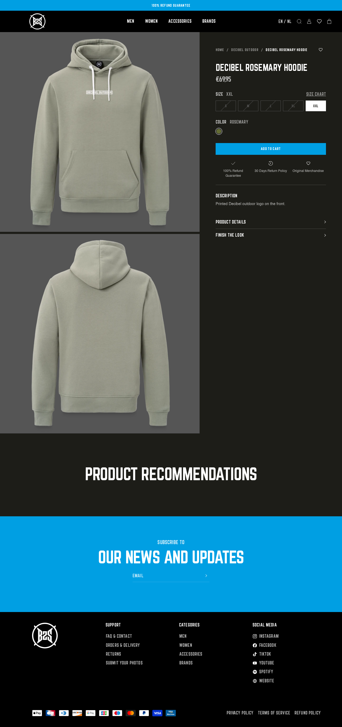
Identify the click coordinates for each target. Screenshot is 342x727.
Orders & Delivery (123, 645)
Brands (209, 21)
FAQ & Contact (119, 636)
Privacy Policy (240, 713)
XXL (315, 105)
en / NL (285, 21)
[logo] (37, 21)
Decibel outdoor (244, 50)
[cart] (329, 21)
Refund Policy (307, 713)
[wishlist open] (319, 21)
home (220, 50)
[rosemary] (219, 131)
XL (293, 105)
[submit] (206, 575)
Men (130, 21)
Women (151, 21)
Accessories (180, 21)
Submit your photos (124, 663)
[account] (309, 21)
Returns (113, 654)
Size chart (316, 94)
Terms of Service (274, 713)
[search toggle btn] (299, 21)
